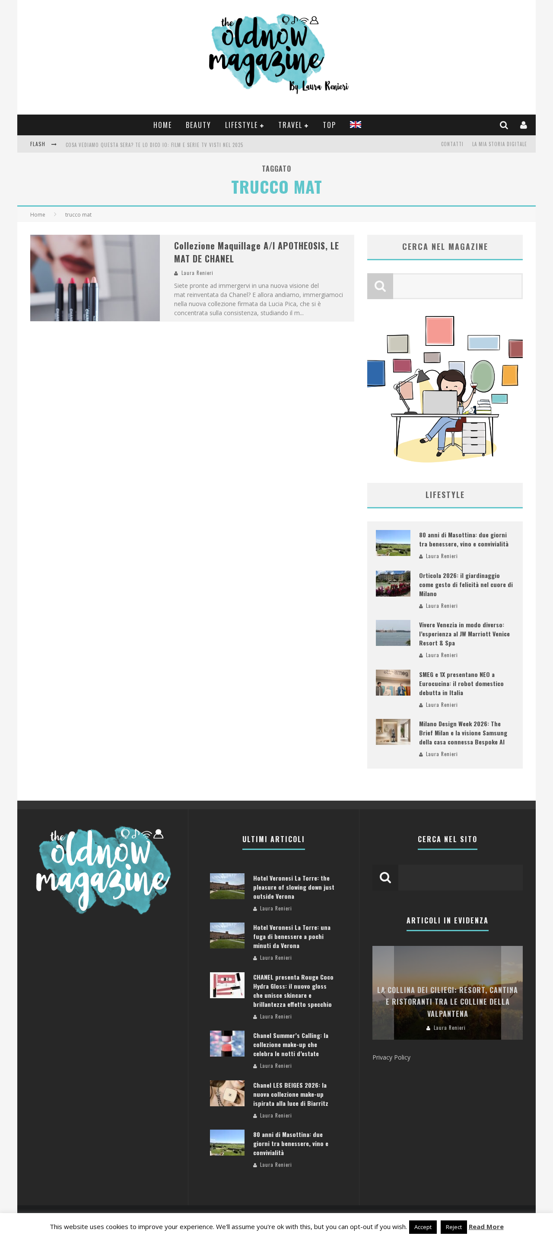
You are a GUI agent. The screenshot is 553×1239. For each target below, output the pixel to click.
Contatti (452, 144)
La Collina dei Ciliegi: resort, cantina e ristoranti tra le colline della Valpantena (447, 1002)
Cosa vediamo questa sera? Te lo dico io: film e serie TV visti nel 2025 (154, 144)
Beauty (198, 125)
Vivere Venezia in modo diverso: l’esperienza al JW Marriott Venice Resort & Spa (464, 633)
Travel (290, 125)
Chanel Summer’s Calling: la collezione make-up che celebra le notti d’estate (290, 1044)
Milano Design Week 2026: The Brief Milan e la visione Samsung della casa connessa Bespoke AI (463, 732)
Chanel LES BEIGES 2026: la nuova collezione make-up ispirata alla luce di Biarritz (290, 1094)
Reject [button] (454, 1227)
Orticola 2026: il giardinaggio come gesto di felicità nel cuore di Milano (466, 584)
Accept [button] (423, 1227)
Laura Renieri (197, 272)
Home (162, 125)
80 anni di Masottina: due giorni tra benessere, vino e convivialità (464, 539)
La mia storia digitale (499, 144)
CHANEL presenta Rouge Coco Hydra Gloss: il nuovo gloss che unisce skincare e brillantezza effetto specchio (293, 990)
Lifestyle (241, 125)
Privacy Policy (391, 1057)
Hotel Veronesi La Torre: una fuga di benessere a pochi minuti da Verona (292, 936)
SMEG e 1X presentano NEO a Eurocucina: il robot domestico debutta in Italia (461, 683)
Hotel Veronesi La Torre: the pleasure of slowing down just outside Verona (293, 887)
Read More (486, 1226)
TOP (329, 125)
